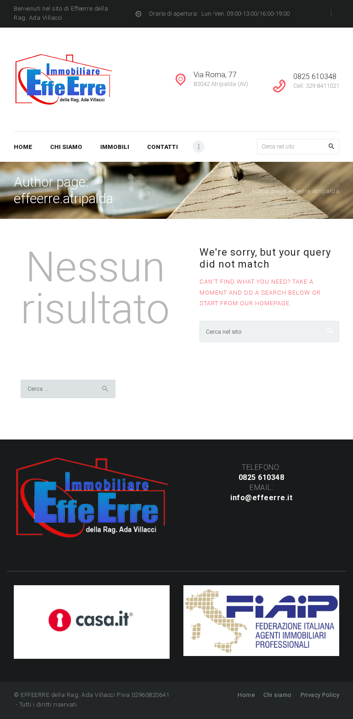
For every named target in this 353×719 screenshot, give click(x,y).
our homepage (265, 303)
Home (227, 191)
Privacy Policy (320, 694)
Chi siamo (277, 694)
